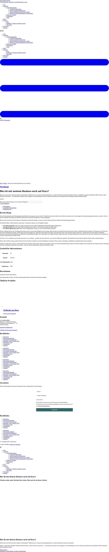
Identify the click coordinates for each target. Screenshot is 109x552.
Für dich (5, 20)
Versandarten (6, 344)
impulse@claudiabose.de (6, 327)
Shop (4, 19)
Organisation (9, 16)
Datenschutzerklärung (8, 338)
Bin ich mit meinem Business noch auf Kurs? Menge (13, 202)
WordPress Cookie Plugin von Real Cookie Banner (13, 551)
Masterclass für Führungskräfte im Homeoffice (21, 13)
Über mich (6, 26)
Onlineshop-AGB (7, 342)
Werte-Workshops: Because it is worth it (20, 12)
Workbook (4, 187)
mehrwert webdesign (15, 444)
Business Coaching (11, 15)
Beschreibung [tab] (6, 206)
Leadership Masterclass (15, 9)
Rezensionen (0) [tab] (7, 209)
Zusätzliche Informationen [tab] (9, 208)
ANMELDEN (54, 410)
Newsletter (9, 25)
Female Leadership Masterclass (17, 10)
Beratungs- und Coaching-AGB (11, 341)
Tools (7, 17)
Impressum (6, 337)
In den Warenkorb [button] (11, 313)
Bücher (5, 183)
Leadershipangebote (11, 7)
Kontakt (5, 27)
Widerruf (5, 345)
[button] (54, 31)
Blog (7, 22)
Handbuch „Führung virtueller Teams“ (16, 23)
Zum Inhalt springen (5, 0)
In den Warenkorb (5, 203)
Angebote (5, 6)
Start (4, 5)
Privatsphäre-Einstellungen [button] (10, 339)
